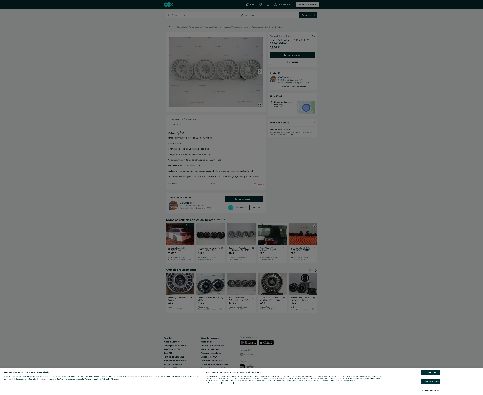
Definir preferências (430, 390)
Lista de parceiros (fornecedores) (220, 383)
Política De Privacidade (111, 379)
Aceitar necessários (430, 381)
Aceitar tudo (430, 373)
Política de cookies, (93, 379)
